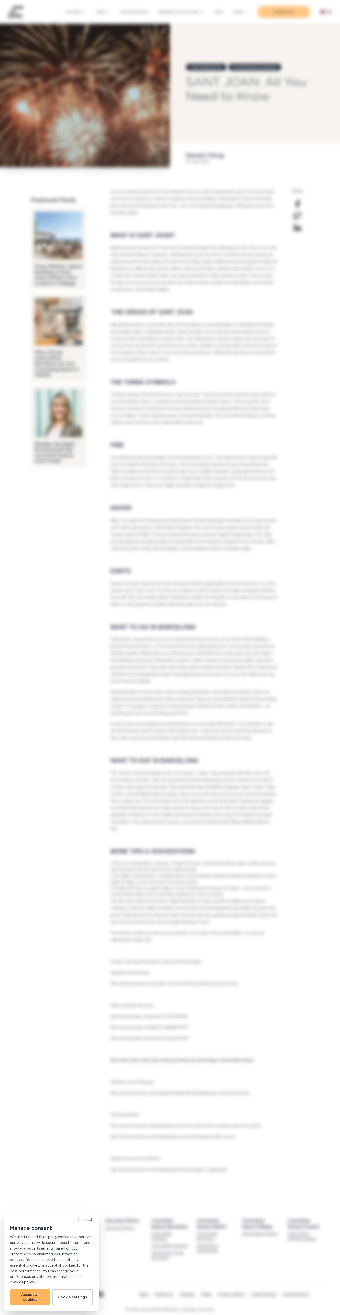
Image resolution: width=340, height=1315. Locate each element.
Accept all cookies (30, 1297)
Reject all (85, 1219)
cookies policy (22, 1282)
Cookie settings (72, 1297)
